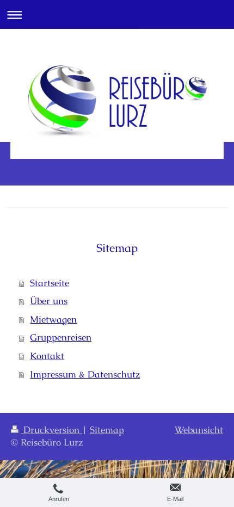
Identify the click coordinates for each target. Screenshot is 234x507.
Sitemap (107, 430)
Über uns (48, 301)
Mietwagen (53, 319)
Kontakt (47, 356)
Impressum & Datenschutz (85, 374)
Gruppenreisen (60, 337)
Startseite (49, 283)
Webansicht (199, 430)
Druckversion (51, 430)
